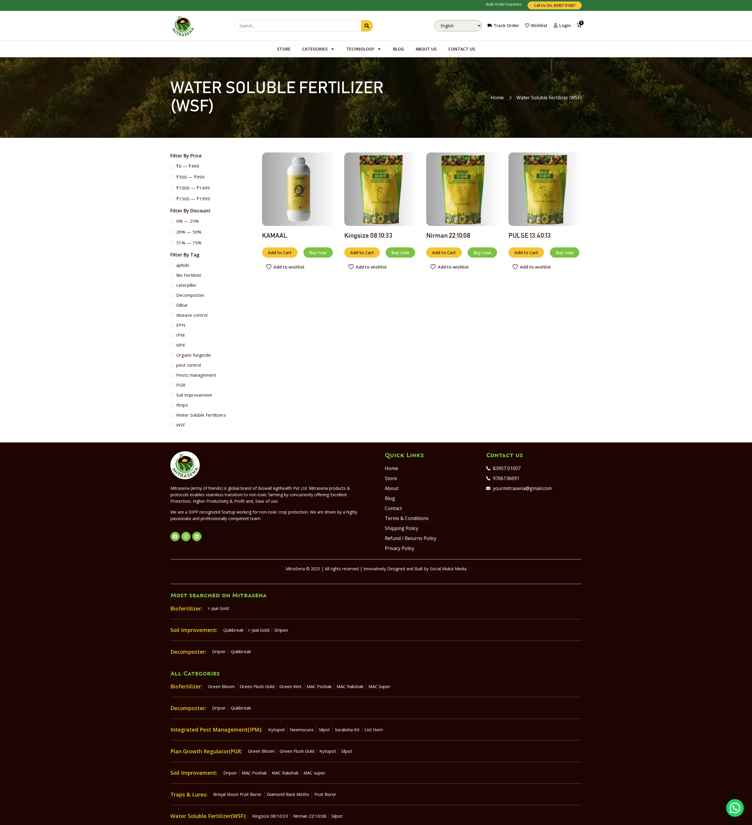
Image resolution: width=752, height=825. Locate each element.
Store (284, 49)
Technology (360, 49)
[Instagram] (186, 536)
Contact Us (461, 49)
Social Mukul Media (448, 568)
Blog (398, 49)
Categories (315, 49)
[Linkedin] (197, 536)
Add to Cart (280, 252)
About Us (426, 49)
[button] (735, 808)
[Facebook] (175, 536)
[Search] (367, 25)
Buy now (318, 252)
